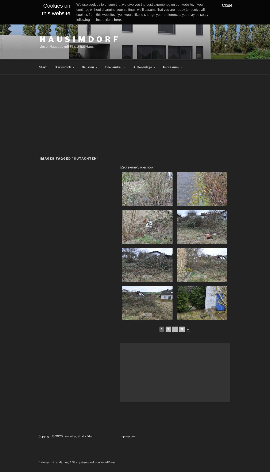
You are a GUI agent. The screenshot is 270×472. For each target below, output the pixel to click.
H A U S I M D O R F (79, 39)
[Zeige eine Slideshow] (137, 167)
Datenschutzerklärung (53, 462)
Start (43, 67)
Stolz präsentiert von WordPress (94, 462)
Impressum (171, 67)
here (117, 20)
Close (227, 5)
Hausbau (88, 67)
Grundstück (63, 67)
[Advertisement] (135, 106)
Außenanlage (142, 67)
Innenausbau (113, 67)
